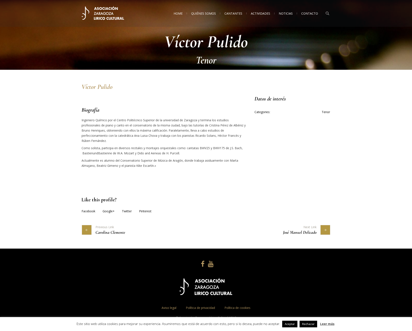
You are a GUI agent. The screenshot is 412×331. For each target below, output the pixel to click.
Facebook (88, 211)
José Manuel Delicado (300, 232)
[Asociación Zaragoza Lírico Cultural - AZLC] (206, 287)
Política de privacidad (200, 308)
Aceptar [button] (290, 324)
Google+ (109, 211)
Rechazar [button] (308, 324)
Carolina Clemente (110, 232)
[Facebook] (201, 264)
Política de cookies (237, 308)
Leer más (327, 324)
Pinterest (145, 211)
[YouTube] (210, 264)
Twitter (127, 211)
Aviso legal (169, 308)
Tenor (326, 112)
